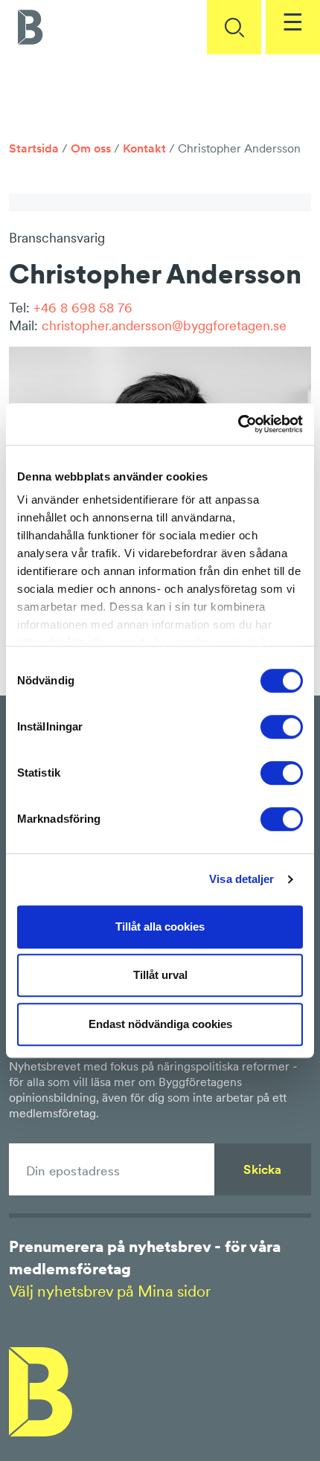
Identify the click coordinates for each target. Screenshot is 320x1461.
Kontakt (144, 148)
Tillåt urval (160, 975)
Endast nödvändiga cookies (160, 1024)
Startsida (34, 148)
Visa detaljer (241, 879)
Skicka (262, 1169)
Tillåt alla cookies (160, 926)
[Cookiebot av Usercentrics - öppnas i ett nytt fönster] (238, 424)
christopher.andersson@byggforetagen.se (164, 325)
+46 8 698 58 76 (82, 307)
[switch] (281, 727)
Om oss (91, 148)
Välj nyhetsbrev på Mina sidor (110, 1291)
